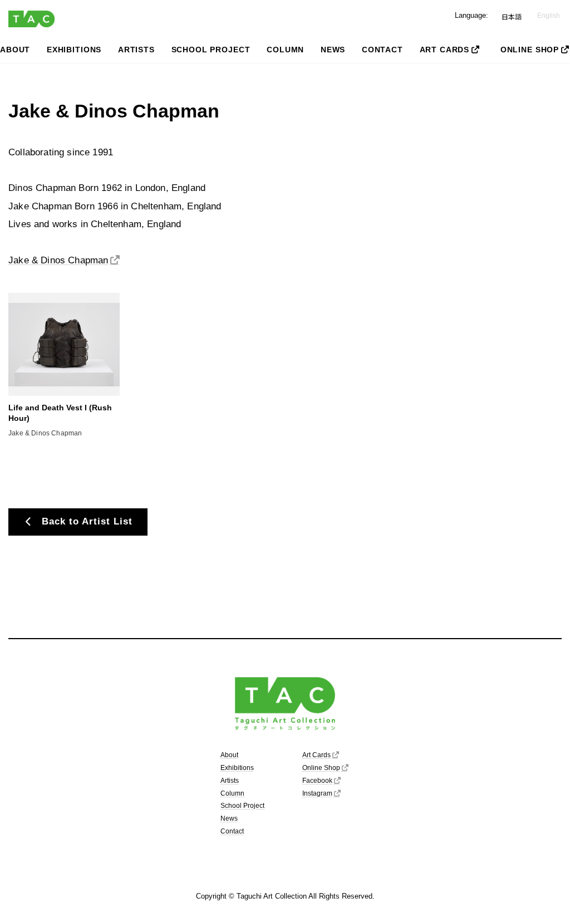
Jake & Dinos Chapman (58, 260)
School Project (242, 806)
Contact (232, 831)
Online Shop (321, 767)
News (229, 818)
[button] (78, 522)
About (229, 755)
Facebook (317, 780)
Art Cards (316, 755)
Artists (229, 780)
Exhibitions (237, 767)
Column (232, 793)
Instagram (317, 793)
